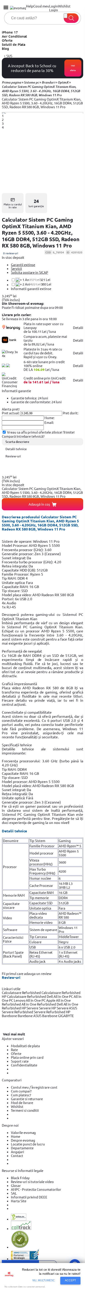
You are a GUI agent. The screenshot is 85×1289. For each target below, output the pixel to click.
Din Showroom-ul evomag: (23, 303)
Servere (33, 1008)
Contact (17, 1155)
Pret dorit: (71, 413)
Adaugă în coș (39, 504)
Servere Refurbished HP (52, 1012)
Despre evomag (23, 1140)
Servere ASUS (67, 1008)
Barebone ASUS (30, 1015)
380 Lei (35, 284)
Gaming (65, 840)
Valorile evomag (23, 1132)
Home (15, 1136)
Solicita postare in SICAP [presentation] (29, 272)
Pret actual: (10, 413)
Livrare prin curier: (16, 314)
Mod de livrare (22, 1102)
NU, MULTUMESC (43, 1280)
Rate (14, 1049)
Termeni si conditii (25, 1110)
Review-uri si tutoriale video (32, 1181)
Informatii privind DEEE (29, 1197)
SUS (9, 56)
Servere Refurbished (18, 1012)
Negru (63, 942)
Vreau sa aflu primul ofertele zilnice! (34, 432)
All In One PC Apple (41, 1000)
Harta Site (18, 1201)
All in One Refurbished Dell (42, 1004)
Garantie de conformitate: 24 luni (36, 402)
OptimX (63, 82)
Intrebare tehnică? (30, 436)
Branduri (48, 82)
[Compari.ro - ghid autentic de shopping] (20, 1247)
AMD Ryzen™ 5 (70, 846)
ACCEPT (70, 1280)
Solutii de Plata (13, 44)
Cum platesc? (21, 1095)
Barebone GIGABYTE (58, 1015)
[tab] (47, 264)
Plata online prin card (27, 1057)
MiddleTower (69, 936)
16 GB (63, 892)
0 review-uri (10, 253)
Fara (62, 908)
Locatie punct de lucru (28, 1144)
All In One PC (63, 996)
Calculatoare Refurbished (21, 992)
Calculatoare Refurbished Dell (30, 996)
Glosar (16, 1185)
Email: (49, 422)
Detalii (78, 327)
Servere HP (48, 1008)
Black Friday (20, 1178)
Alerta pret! (10, 409)
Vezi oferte (73, 68)
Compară (9, 436)
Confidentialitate (24, 1065)
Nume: (49, 417)
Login (53, 10)
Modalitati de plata (25, 1046)
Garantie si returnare (27, 1099)
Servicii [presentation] (16, 268)
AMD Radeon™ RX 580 (70, 915)
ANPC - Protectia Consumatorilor (36, 1189)
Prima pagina (11, 82)
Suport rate (20, 1061)
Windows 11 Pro (68, 929)
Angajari (17, 1152)
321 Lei (35, 280)
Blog (5, 48)
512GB (64, 903)
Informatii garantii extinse (31, 288)
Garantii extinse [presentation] (23, 264)
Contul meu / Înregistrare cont (34, 1087)
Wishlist (17, 1106)
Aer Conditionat (14, 36)
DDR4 (63, 897)
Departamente (22, 1148)
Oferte (7, 40)
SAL (14, 1193)
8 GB (62, 922)
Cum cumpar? (21, 1091)
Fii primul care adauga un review (26, 973)
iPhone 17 (10, 32)
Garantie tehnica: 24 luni (29, 398)
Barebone (10, 1015)
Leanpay (30, 327)
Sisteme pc (31, 82)
